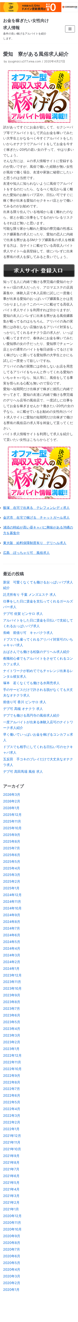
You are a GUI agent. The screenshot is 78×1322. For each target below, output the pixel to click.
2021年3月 (11, 1196)
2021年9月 (11, 1156)
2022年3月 (11, 1115)
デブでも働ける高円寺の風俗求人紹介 (31, 715)
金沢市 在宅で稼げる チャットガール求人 (36, 517)
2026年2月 (11, 801)
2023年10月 (12, 988)
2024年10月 (12, 908)
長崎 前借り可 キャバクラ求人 (28, 633)
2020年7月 (11, 1249)
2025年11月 (12, 821)
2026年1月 (11, 808)
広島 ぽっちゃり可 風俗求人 (26, 553)
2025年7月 (11, 848)
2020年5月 (11, 1263)
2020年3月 (11, 1276)
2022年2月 (11, 1122)
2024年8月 (11, 922)
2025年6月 (11, 855)
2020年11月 (12, 1222)
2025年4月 (11, 868)
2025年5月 (11, 861)
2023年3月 (11, 1035)
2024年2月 (11, 962)
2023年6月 (11, 1015)
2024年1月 (11, 968)
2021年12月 (12, 1136)
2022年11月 (12, 1062)
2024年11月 (12, 901)
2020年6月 (11, 1256)
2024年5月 (11, 942)
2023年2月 (11, 1042)
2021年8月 (11, 1162)
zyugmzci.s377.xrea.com (24, 61)
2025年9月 (11, 835)
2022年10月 (12, 1069)
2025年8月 (11, 841)
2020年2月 (11, 1283)
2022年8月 (11, 1082)
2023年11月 (12, 982)
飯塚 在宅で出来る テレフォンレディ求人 (36, 508)
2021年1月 (11, 1209)
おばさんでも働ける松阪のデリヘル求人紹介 (36, 652)
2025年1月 (11, 888)
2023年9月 (11, 995)
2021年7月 (11, 1169)
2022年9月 (11, 1075)
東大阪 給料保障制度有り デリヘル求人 (34, 543)
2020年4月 (11, 1269)
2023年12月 (12, 975)
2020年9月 (11, 1236)
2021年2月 (11, 1202)
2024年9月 (11, 915)
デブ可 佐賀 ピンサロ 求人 (23, 613)
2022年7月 (11, 1089)
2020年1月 (11, 1289)
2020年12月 (12, 1216)
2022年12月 (12, 1055)
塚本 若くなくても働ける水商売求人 (31, 683)
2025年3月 (11, 875)
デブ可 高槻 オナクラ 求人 (23, 709)
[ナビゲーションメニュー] (70, 28)
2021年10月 (12, 1149)
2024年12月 (12, 895)
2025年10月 (12, 828)
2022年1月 (11, 1129)
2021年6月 (11, 1176)
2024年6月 (11, 935)
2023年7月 (11, 1008)
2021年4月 (11, 1189)
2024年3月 (11, 955)
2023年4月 (11, 1029)
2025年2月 (11, 881)
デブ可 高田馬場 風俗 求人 (23, 771)
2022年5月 (11, 1102)
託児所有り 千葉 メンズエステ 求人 (29, 594)
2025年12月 (12, 815)
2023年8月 (11, 1002)
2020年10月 (12, 1229)
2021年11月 (11, 1142)
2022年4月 (11, 1109)
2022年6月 (11, 1095)
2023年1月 (11, 1049)
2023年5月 (11, 1022)
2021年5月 (11, 1182)
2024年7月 (11, 928)
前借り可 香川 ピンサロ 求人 (24, 702)
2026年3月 (11, 794)
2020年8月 (11, 1243)
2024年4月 (11, 948)
